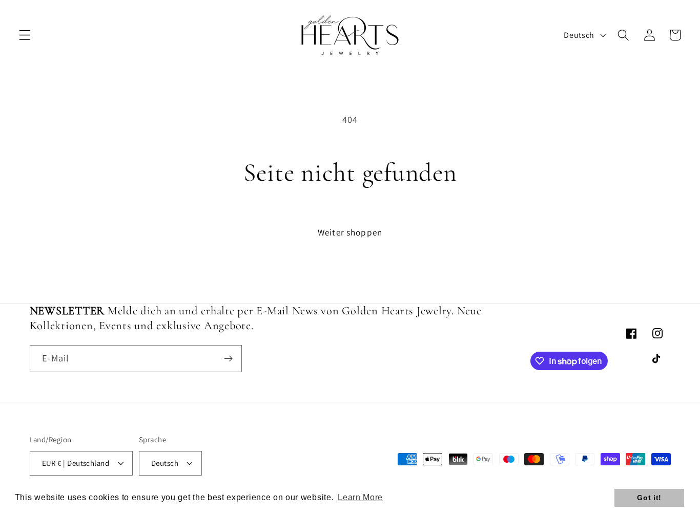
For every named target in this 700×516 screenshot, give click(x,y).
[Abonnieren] (228, 359)
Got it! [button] (649, 497)
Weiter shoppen (350, 232)
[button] (25, 35)
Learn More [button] (360, 497)
